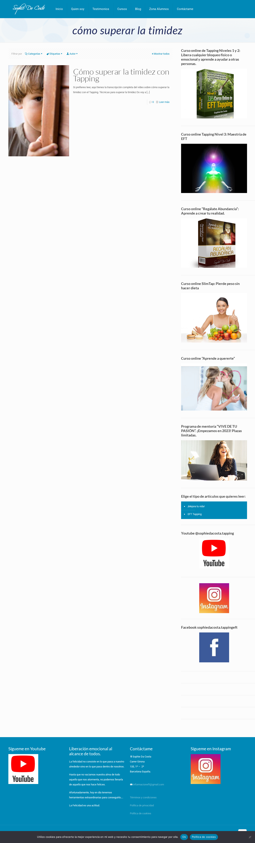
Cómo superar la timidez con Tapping (121, 75)
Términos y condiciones (143, 797)
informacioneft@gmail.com (148, 784)
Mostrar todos (162, 53)
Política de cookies (140, 813)
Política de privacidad (142, 805)
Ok (184, 836)
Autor (73, 53)
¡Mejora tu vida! (196, 506)
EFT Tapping (195, 514)
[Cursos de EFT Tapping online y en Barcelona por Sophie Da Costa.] (29, 9)
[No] (250, 837)
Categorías (34, 53)
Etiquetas (55, 53)
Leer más (164, 101)
